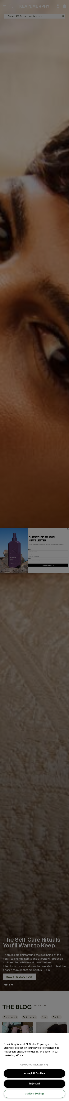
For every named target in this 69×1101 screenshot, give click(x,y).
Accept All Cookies (34, 1073)
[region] (34, 1067)
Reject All (34, 1083)
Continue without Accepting (35, 1064)
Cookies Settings (34, 1093)
